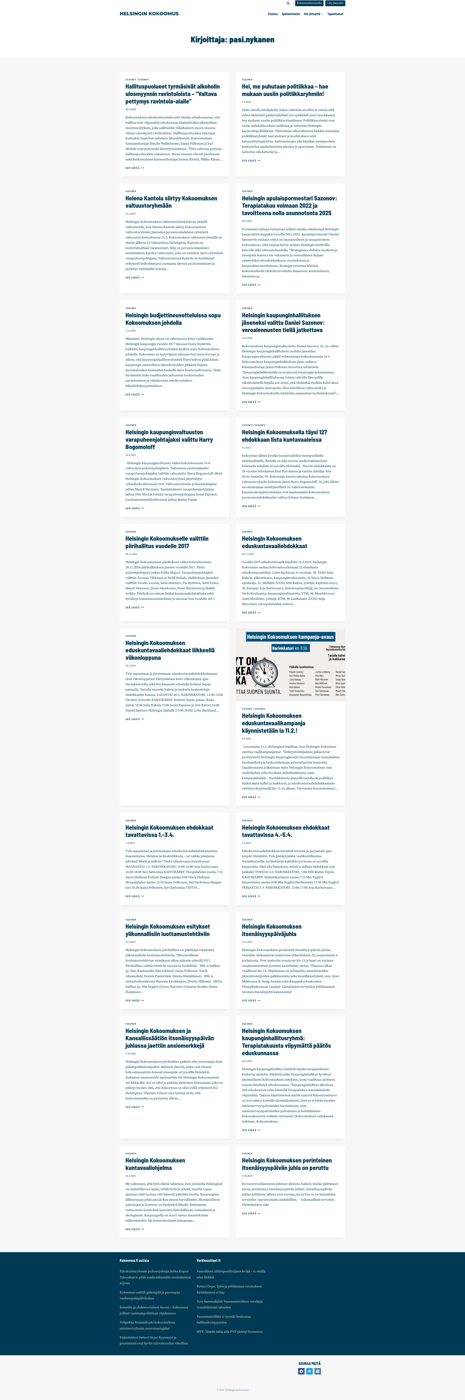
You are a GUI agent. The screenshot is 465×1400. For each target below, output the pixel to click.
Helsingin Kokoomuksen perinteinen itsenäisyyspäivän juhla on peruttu (287, 1163)
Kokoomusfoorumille (309, 3)
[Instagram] (317, 1371)
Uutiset (131, 79)
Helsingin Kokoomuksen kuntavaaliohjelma (155, 1163)
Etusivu (273, 14)
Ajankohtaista (291, 14)
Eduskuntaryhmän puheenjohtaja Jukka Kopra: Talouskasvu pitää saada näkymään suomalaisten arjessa (155, 1277)
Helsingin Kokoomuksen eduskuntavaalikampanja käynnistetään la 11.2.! (273, 723)
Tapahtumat (335, 14)
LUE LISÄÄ (135, 168)
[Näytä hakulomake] (288, 3)
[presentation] (290, 664)
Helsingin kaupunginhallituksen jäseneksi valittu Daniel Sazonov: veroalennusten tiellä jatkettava (283, 322)
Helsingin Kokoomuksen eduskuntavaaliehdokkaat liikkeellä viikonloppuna (170, 650)
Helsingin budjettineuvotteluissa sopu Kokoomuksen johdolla (173, 318)
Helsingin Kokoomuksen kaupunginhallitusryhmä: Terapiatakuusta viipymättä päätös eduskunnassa (286, 1041)
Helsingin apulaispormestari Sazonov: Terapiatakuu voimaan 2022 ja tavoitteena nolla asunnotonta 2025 (289, 205)
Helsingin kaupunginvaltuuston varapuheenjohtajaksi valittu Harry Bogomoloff (169, 439)
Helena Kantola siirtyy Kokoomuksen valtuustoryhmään (171, 201)
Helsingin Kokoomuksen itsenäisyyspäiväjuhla (272, 929)
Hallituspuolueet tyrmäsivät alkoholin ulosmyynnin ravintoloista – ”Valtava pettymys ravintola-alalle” (173, 93)
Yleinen (143, 79)
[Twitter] (309, 1371)
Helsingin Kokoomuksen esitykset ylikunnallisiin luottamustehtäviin (168, 929)
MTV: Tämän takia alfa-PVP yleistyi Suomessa (229, 1332)
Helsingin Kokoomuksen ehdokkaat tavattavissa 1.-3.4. (169, 830)
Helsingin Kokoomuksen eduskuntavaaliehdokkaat (274, 542)
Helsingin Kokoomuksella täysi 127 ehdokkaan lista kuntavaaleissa (284, 435)
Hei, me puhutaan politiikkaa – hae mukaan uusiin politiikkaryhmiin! (285, 89)
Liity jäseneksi (335, 3)
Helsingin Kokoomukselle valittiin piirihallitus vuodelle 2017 (167, 542)
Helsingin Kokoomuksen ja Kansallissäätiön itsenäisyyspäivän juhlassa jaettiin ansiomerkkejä (170, 1038)
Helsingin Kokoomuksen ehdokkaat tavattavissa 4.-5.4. (286, 830)
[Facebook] (301, 1371)
